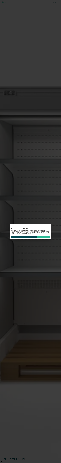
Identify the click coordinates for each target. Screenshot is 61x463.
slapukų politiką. (33, 233)
